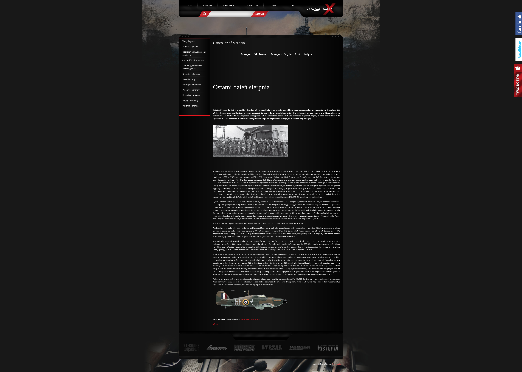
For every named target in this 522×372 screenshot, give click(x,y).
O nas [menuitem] (189, 5)
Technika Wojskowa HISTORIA (328, 347)
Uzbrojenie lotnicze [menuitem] (191, 74)
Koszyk (518, 80)
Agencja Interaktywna (322, 364)
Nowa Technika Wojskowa (191, 347)
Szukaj (259, 13)
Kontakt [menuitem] (273, 5)
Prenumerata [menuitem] (230, 5)
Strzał (272, 347)
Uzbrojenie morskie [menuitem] (191, 84)
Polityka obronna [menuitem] (190, 105)
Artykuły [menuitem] (207, 5)
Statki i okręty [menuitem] (188, 79)
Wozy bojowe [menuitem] (188, 41)
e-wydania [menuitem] (252, 5)
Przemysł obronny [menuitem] (191, 89)
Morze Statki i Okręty (244, 347)
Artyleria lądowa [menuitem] (190, 46)
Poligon (300, 347)
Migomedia (336, 364)
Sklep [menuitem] (291, 5)
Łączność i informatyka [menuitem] (193, 60)
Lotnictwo (216, 347)
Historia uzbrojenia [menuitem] (191, 95)
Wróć (215, 324)
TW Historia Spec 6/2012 (250, 319)
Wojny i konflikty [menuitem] (190, 100)
